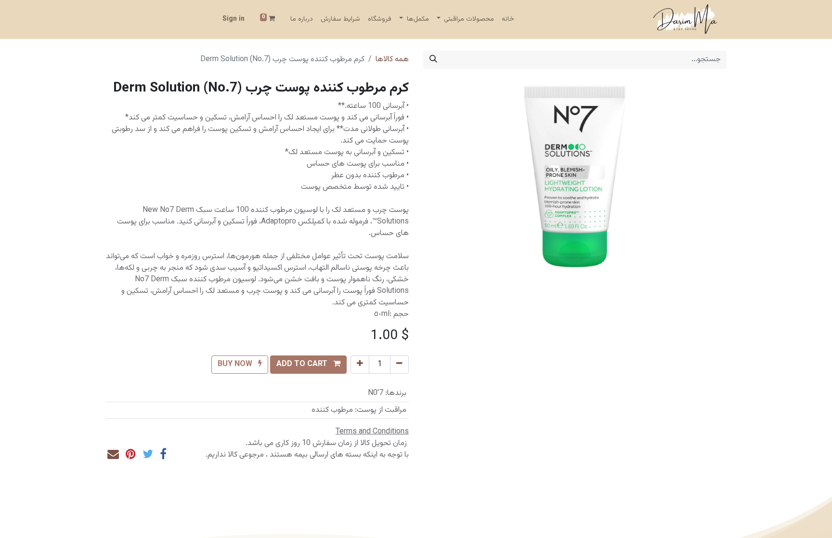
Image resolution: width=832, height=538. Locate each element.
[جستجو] (433, 60)
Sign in (233, 19)
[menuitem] (508, 19)
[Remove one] (399, 364)
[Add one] (360, 364)
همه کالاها (392, 59)
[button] (308, 364)
